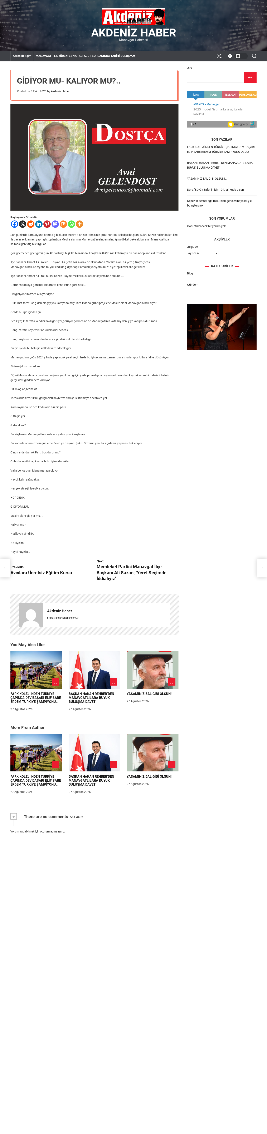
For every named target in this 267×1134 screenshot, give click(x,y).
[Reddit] (30, 224)
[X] (22, 224)
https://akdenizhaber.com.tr (62, 617)
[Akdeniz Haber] (31, 615)
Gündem (192, 284)
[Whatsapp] (71, 224)
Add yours (76, 817)
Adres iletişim (22, 56)
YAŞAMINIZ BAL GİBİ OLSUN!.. (150, 694)
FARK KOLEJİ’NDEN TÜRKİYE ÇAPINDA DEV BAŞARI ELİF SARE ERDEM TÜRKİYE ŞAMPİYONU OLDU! (35, 700)
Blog (190, 273)
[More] (79, 224)
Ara (190, 68)
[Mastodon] (55, 224)
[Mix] (63, 224)
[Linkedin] (39, 224)
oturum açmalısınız (52, 831)
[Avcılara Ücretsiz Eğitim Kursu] (5, 568)
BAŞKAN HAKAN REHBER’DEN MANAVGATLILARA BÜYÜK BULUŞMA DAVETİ (91, 698)
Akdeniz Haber (133, 32)
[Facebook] (14, 224)
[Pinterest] (47, 224)
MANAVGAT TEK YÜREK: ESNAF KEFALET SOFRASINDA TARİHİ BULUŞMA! (85, 56)
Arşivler (192, 247)
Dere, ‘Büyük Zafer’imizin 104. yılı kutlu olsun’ (215, 189)
